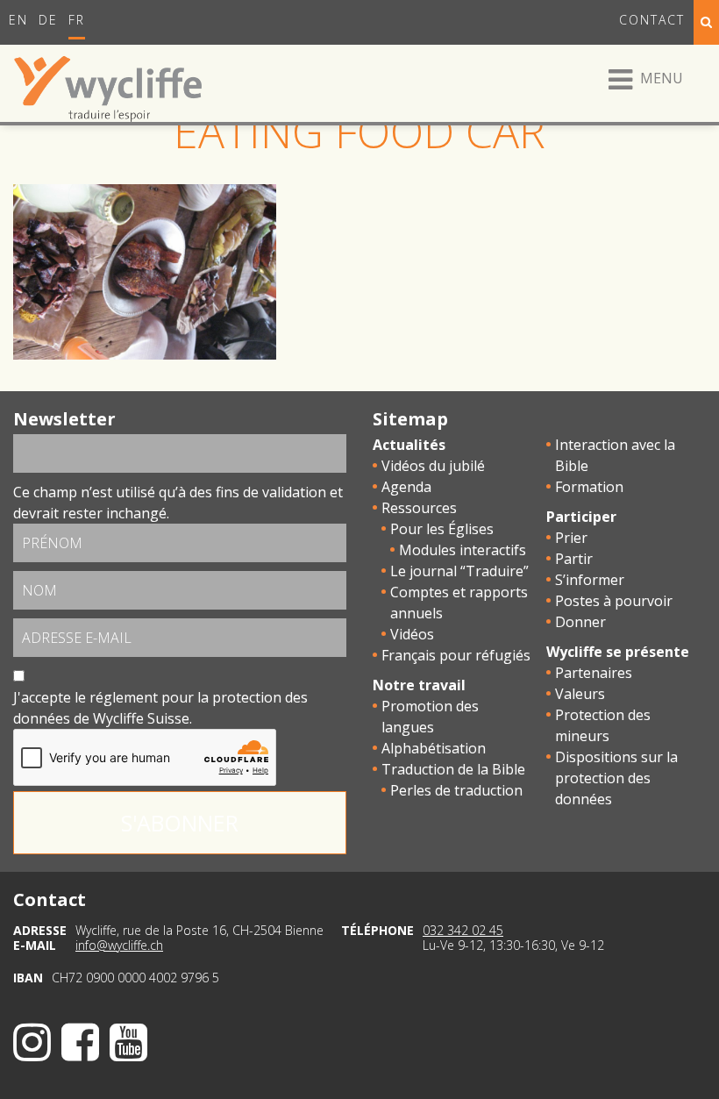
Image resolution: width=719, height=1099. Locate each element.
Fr (76, 19)
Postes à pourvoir (614, 600)
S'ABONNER (179, 823)
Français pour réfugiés (455, 655)
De (48, 19)
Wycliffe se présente (617, 651)
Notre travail (419, 685)
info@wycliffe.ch (119, 945)
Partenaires (593, 672)
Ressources (419, 507)
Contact (652, 19)
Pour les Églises (442, 529)
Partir (574, 558)
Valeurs (580, 693)
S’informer (589, 579)
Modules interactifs (462, 550)
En (18, 19)
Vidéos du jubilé (433, 465)
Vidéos (412, 634)
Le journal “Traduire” (459, 571)
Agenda (406, 486)
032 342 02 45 (463, 930)
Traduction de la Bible (453, 769)
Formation (589, 486)
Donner (580, 622)
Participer (581, 516)
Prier (571, 537)
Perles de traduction (456, 790)
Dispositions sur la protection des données (616, 778)
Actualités (409, 444)
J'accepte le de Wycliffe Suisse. (160, 708)
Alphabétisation (433, 748)
